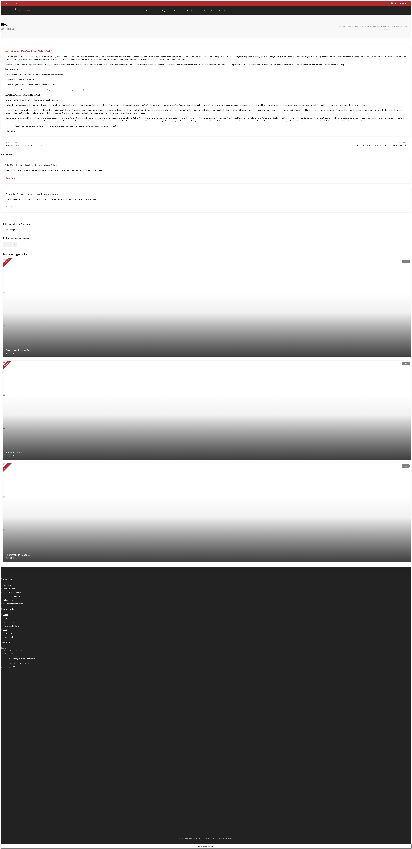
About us (204, 11)
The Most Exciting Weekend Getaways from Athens (31, 165)
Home (5, 615)
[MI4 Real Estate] (22, 10)
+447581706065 (24, 664)
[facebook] (6, 3)
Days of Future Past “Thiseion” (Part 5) (24, 144)
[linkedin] (16, 3)
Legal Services (9, 589)
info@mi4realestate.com (24, 659)
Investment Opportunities (14, 604)
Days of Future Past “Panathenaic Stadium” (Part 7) (381, 144)
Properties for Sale (11, 626)
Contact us (95, 126)
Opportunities (191, 11)
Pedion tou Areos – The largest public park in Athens (32, 194)
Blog (213, 11)
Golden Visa (177, 11)
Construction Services (12, 593)
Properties (165, 11)
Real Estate (8, 585)
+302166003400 (402, 3)
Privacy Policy (9, 637)
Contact (222, 11)
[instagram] (11, 3)
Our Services (150, 11)
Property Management (13, 596)
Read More (10, 178)
